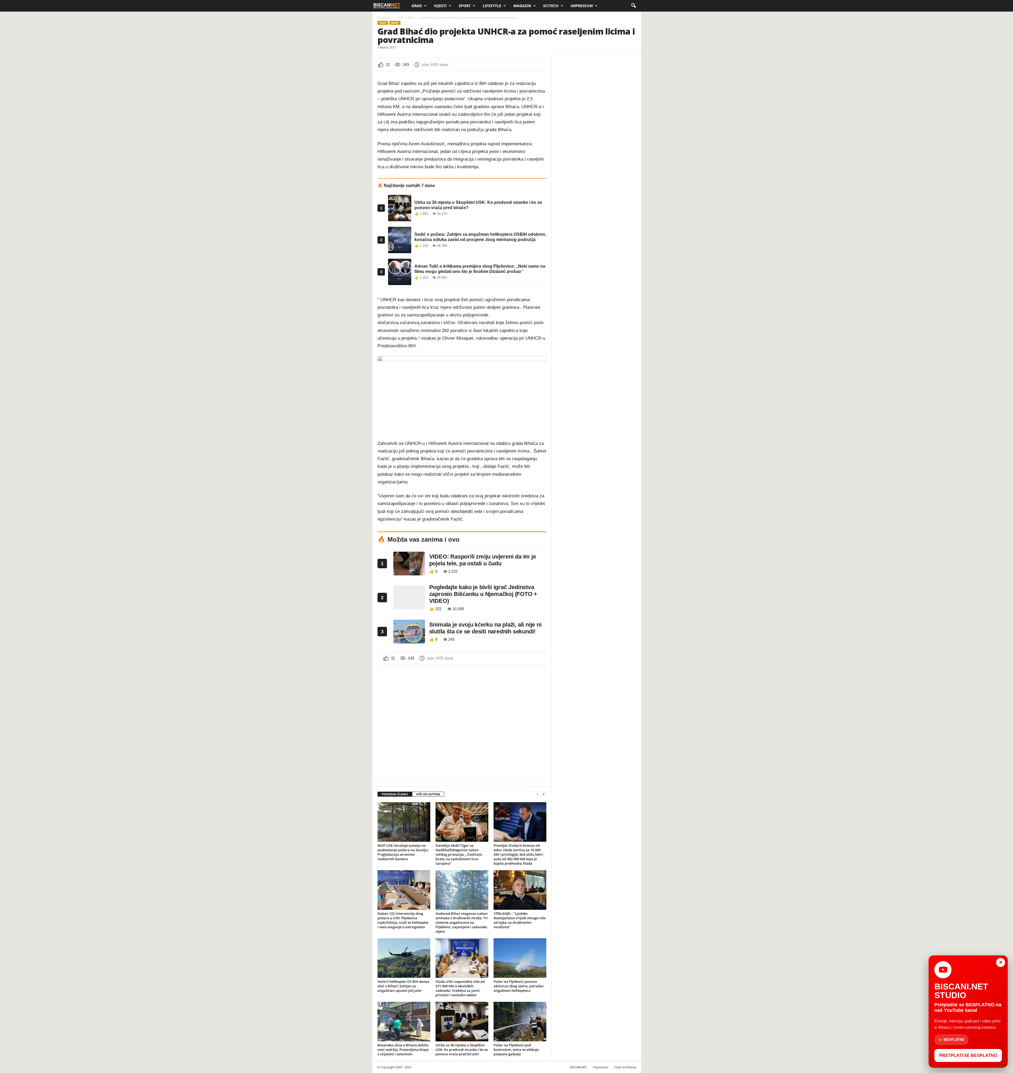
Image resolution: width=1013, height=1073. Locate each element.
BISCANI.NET (578, 1067)
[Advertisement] (461, 723)
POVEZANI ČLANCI (395, 794)
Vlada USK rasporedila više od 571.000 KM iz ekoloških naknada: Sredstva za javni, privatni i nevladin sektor (460, 988)
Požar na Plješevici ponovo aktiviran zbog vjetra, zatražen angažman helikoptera (518, 986)
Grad (417, 5)
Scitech (550, 5)
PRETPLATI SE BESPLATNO (968, 1055)
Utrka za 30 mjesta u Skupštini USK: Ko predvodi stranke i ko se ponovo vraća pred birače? (462, 1049)
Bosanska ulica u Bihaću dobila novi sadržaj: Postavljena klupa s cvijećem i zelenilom (403, 1049)
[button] (633, 6)
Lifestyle (492, 5)
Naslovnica (384, 17)
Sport (465, 5)
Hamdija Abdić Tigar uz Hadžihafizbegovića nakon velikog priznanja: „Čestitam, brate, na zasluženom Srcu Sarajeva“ (459, 854)
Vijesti (440, 5)
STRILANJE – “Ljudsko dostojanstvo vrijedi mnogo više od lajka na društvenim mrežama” (520, 920)
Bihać (411, 17)
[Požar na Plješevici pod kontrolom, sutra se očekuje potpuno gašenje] (520, 1021)
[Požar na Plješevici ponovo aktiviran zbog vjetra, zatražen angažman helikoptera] (520, 958)
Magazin (522, 5)
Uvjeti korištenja (625, 1067)
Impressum (582, 5)
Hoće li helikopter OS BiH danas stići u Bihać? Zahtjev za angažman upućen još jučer (403, 986)
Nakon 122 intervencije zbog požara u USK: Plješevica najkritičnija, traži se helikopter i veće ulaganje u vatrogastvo (403, 920)
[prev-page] (537, 794)
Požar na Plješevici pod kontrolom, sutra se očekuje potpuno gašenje (516, 1049)
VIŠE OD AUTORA (428, 794)
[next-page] (543, 794)
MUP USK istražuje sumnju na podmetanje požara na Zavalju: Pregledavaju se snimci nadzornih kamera (403, 852)
